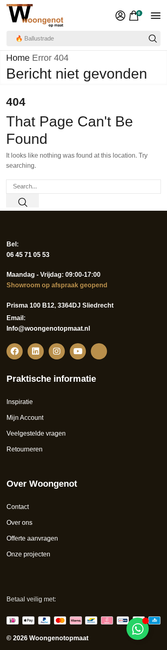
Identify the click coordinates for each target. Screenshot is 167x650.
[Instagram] (57, 351)
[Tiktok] (99, 351)
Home (18, 58)
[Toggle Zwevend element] (137, 629)
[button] (120, 16)
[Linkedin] (36, 351)
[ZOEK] (22, 200)
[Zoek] (153, 38)
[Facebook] (14, 351)
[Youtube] (78, 351)
